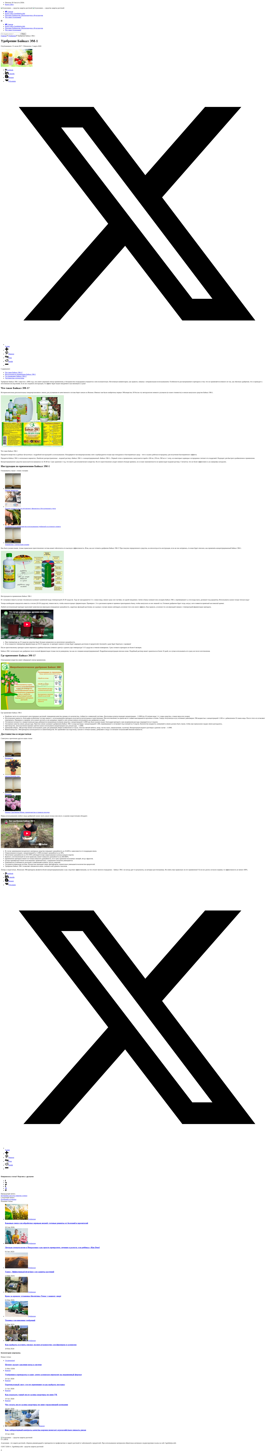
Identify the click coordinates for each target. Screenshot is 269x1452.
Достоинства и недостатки (14, 378)
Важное (8, 1370)
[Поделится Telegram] (6, 1188)
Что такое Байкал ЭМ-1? (13, 372)
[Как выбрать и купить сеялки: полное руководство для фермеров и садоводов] (16, 1340)
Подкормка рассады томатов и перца (14, 1196)
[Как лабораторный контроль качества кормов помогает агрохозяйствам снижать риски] (22, 1426)
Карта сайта (9, 4)
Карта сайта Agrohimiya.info (15, 13)
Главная (10, 11)
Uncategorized (10, 1360)
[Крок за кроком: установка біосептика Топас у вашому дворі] (16, 1292)
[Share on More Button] (6, 350)
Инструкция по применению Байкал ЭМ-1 (20, 374)
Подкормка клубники (8, 1199)
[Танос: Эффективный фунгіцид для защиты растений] (16, 1268)
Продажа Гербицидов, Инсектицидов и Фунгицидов (24, 15)
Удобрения (12, 36)
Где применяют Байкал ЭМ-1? (16, 376)
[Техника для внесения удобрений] (16, 1316)
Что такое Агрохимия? (13, 17)
